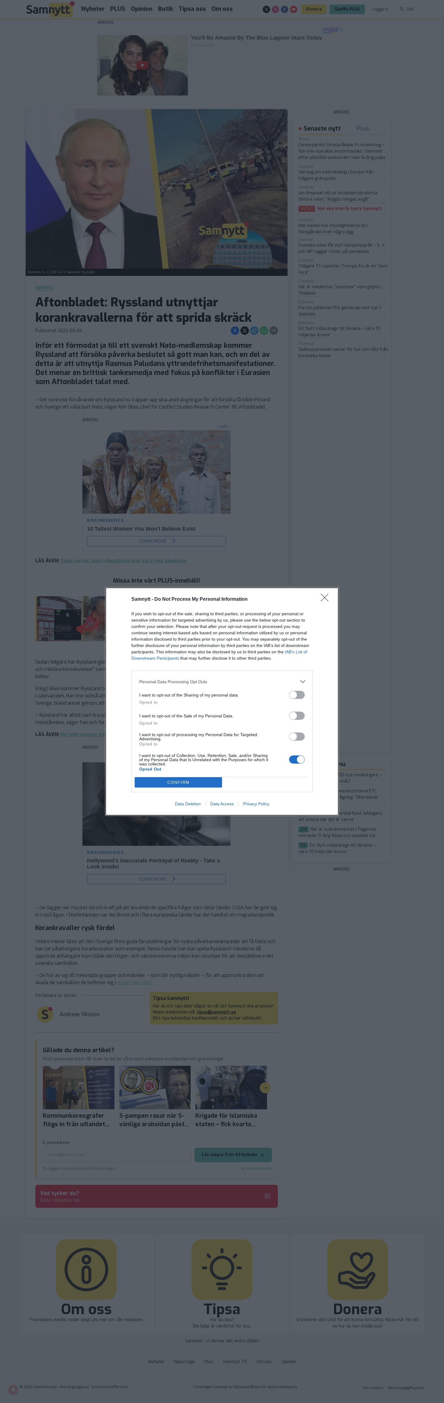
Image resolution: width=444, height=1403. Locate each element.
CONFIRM (178, 782)
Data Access (222, 803)
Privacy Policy (256, 803)
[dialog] (222, 701)
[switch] (297, 695)
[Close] (326, 599)
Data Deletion (188, 803)
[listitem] (222, 681)
